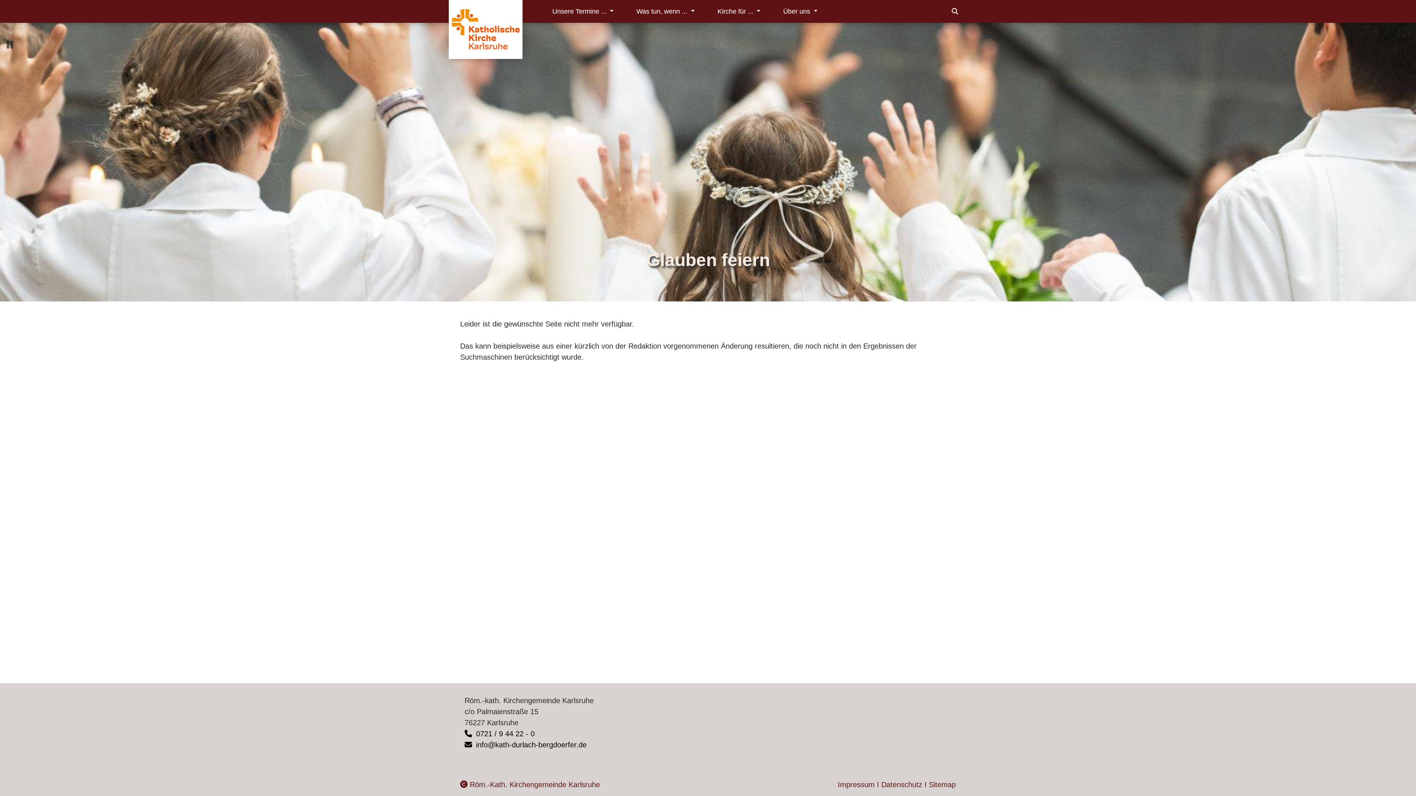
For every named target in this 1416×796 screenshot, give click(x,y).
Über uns (797, 11)
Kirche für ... (736, 11)
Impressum (856, 785)
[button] (955, 11)
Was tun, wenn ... (662, 11)
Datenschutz (901, 785)
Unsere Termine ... (580, 11)
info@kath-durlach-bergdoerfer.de (530, 745)
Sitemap (942, 785)
